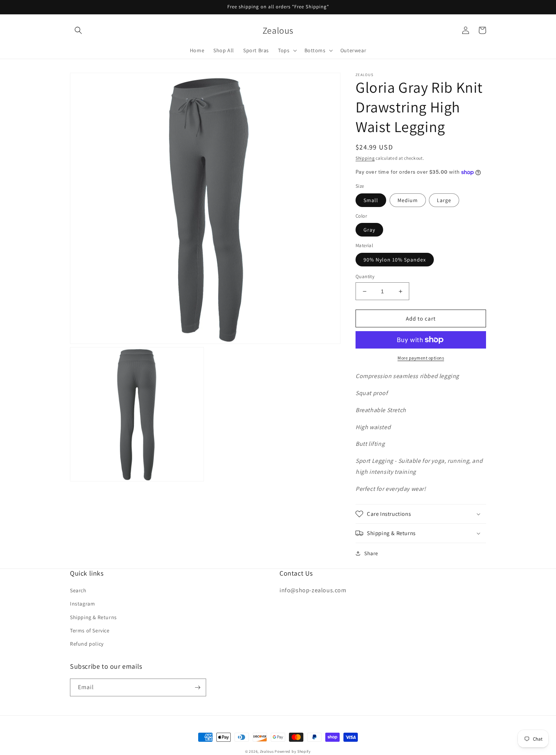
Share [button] (371, 553)
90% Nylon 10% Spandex (394, 259)
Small (370, 200)
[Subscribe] (197, 687)
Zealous (267, 751)
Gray (369, 229)
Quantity (365, 276)
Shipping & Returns (93, 617)
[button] (78, 30)
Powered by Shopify (293, 751)
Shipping (365, 158)
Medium (408, 200)
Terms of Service (90, 630)
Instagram (82, 603)
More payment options (421, 358)
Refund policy (87, 643)
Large (444, 200)
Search (78, 590)
